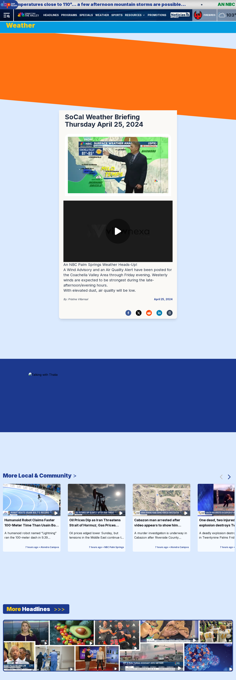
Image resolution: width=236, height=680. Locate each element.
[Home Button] (28, 15)
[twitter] (139, 313)
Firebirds (209, 15)
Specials (86, 15)
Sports (117, 15)
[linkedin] (159, 313)
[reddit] (149, 313)
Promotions (157, 15)
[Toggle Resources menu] (143, 15)
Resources (133, 15)
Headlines (51, 15)
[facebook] (128, 313)
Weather (102, 15)
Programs (69, 15)
